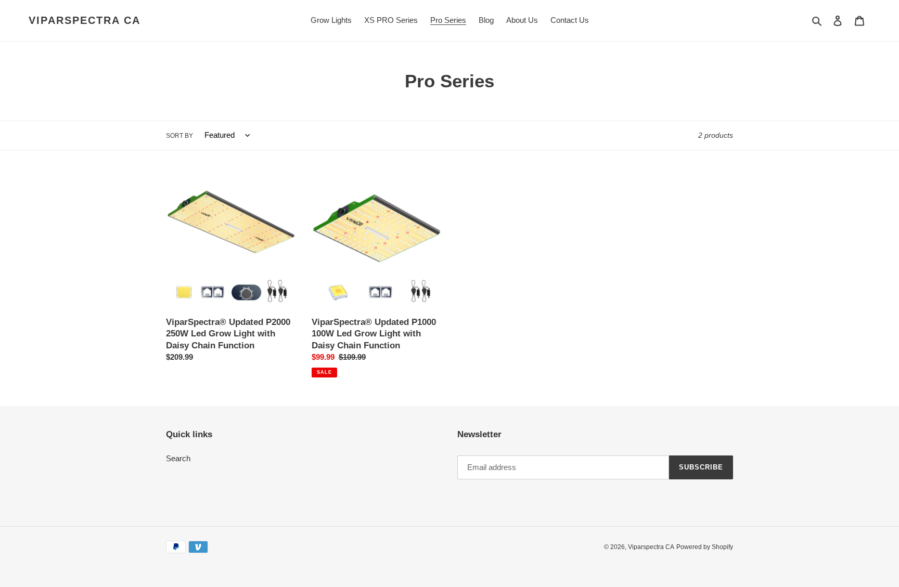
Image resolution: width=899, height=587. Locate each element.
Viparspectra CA (84, 20)
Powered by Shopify (704, 547)
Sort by (179, 135)
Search (178, 458)
